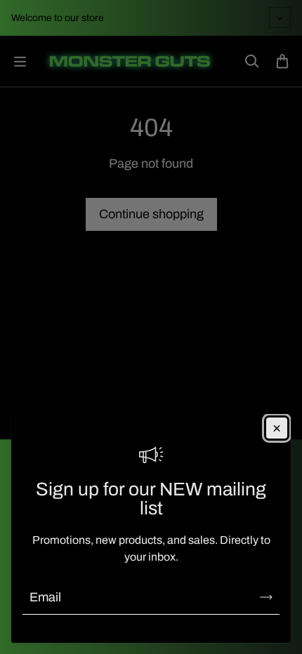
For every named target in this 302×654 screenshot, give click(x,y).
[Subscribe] (266, 597)
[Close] (276, 428)
